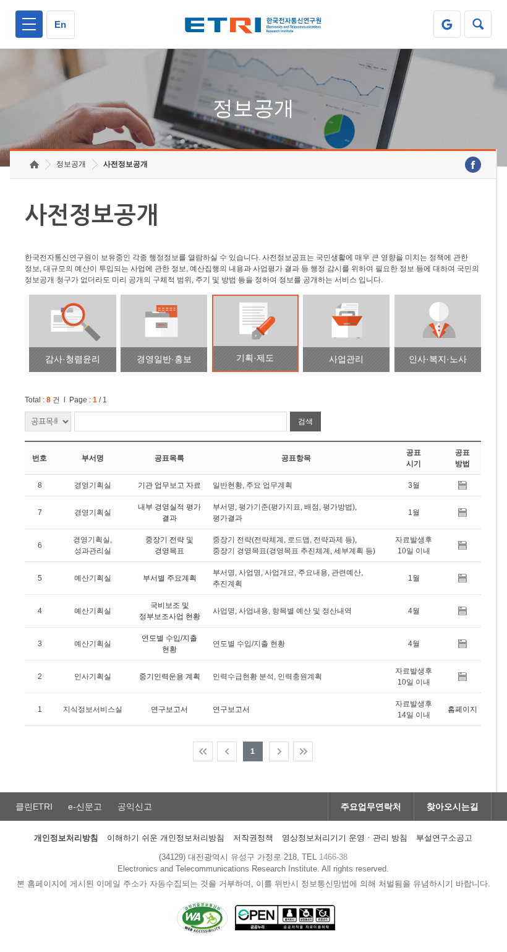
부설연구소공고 (444, 837)
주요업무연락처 (371, 806)
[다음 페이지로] (279, 751)
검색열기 (478, 24)
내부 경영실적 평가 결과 (169, 512)
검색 (305, 421)
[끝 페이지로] (303, 751)
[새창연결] (473, 165)
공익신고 (134, 806)
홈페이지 (462, 709)
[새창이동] (447, 24)
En (60, 24)
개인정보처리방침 (66, 837)
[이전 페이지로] (227, 751)
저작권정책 (253, 837)
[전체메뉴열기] (29, 24)
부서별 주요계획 (170, 578)
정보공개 (71, 164)
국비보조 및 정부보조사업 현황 (169, 611)
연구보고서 (169, 709)
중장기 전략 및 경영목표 (169, 545)
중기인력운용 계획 (169, 676)
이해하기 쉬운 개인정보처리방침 (165, 837)
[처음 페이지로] (203, 751)
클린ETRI (34, 806)
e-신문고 (85, 806)
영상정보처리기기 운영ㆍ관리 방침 (344, 837)
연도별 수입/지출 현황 (169, 644)
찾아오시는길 (453, 806)
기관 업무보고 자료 (169, 485)
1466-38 (333, 857)
